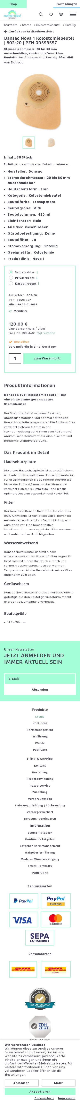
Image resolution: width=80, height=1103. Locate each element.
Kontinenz (40, 723)
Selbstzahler (25, 272)
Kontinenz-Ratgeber (40, 839)
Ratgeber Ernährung (40, 852)
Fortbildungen (66, 4)
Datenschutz (44, 1098)
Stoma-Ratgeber (40, 833)
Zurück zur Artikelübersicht (31, 31)
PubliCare (40, 750)
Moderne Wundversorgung (40, 859)
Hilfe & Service (40, 759)
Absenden (40, 690)
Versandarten (40, 954)
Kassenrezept (26, 283)
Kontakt (40, 765)
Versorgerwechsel (40, 812)
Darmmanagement (40, 730)
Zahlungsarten (40, 886)
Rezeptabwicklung (40, 779)
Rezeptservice (40, 785)
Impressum (66, 1098)
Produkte (40, 710)
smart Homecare (40, 866)
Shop (13, 4)
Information (40, 826)
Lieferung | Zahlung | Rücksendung (40, 805)
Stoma (40, 716)
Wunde (40, 743)
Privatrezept (25, 278)
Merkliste (21, 311)
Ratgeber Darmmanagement (39, 846)
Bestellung (40, 772)
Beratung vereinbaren (40, 818)
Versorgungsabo (40, 799)
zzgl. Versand (46, 333)
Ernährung (40, 736)
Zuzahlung (40, 792)
